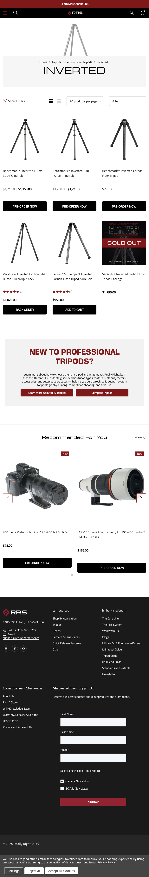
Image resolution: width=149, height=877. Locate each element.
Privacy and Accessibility (18, 727)
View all (140, 438)
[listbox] (127, 101)
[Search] (15, 12)
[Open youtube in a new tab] (23, 648)
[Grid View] (50, 101)
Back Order (25, 309)
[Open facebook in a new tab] (15, 648)
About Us (8, 696)
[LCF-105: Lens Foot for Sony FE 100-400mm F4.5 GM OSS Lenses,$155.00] (111, 487)
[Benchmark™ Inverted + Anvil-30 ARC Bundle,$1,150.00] (25, 139)
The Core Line (110, 618)
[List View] (59, 101)
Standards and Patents (116, 668)
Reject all (34, 871)
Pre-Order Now (25, 206)
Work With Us (110, 631)
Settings (14, 871)
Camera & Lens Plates (66, 637)
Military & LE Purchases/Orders (121, 643)
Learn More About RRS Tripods (47, 392)
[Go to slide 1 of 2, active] (72, 575)
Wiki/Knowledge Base (16, 708)
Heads (57, 631)
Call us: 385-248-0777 (22, 630)
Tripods (57, 624)
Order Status (10, 721)
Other (56, 649)
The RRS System (112, 624)
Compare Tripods (102, 392)
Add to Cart (74, 309)
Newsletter (109, 674)
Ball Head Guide (111, 662)
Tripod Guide (109, 655)
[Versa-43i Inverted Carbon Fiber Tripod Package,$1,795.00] (124, 243)
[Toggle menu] (5, 13)
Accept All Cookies (61, 871)
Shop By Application (65, 618)
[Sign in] (132, 13)
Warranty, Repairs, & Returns (20, 714)
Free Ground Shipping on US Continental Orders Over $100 (74, 4)
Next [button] (141, 498)
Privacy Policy (106, 862)
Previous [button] (8, 498)
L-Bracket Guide (112, 649)
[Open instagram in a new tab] (6, 648)
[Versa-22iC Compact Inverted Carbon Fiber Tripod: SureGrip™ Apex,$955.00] (74, 243)
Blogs (105, 637)
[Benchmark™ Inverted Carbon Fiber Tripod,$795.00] (124, 139)
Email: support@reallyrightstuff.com (21, 636)
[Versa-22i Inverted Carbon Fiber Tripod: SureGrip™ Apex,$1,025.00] (25, 243)
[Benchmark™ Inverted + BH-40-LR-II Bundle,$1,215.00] (74, 139)
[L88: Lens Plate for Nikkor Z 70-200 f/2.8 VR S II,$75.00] (37, 487)
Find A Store (10, 702)
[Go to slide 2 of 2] (77, 575)
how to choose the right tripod (64, 374)
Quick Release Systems (67, 643)
